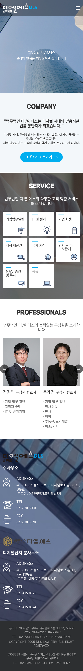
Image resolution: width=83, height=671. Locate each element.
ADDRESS (25, 478)
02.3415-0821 (26, 593)
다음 (78, 369)
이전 (4, 369)
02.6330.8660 (26, 508)
